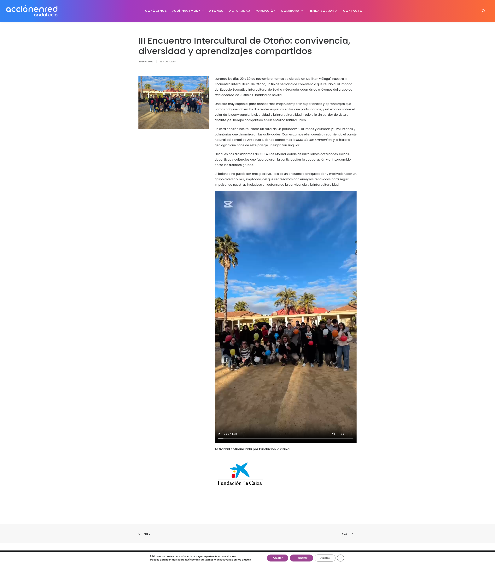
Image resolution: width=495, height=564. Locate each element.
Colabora (290, 11)
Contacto (352, 11)
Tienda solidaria (323, 11)
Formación (265, 11)
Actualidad (239, 11)
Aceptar (277, 558)
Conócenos (156, 11)
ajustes (246, 559)
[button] (485, 11)
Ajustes (325, 558)
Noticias (169, 61)
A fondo (216, 11)
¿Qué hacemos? (186, 11)
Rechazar (301, 558)
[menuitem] (155, 11)
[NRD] (31, 10)
